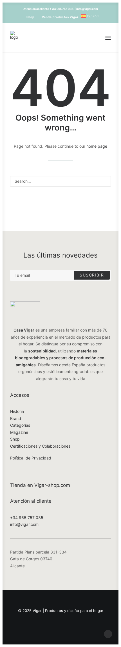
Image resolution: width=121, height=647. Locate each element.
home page (96, 146)
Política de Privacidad (30, 458)
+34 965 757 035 (26, 517)
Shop (30, 17)
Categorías (20, 425)
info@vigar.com (24, 524)
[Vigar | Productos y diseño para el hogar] (14, 38)
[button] (108, 38)
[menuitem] (28, 17)
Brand (15, 418)
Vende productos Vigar (60, 17)
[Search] (60, 181)
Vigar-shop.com (52, 485)
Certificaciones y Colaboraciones (40, 446)
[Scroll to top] (108, 633)
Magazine (19, 432)
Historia (17, 411)
